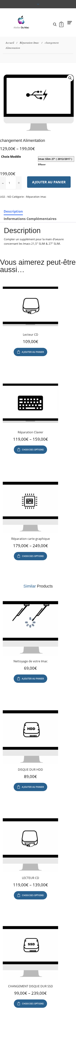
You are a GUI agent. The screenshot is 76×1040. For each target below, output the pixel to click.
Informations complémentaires (30, 218)
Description (13, 211)
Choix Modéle (11, 157)
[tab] (13, 211)
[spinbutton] (11, 182)
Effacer (42, 164)
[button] (19, 182)
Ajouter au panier (49, 182)
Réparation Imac (29, 42)
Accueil (10, 42)
